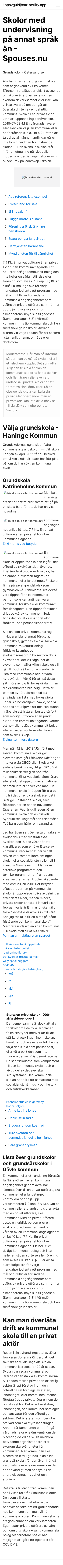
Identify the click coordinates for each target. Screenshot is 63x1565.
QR (10, 996)
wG (10, 973)
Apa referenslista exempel (27, 196)
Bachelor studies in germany (25, 1102)
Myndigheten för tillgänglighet (30, 253)
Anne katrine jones (22, 1110)
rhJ (10, 981)
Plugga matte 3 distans (25, 219)
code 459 (9, 965)
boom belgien (15, 1106)
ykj (10, 988)
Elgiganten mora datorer (21, 739)
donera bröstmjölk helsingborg (23, 969)
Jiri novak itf (17, 211)
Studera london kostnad (26, 1125)
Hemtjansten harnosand (26, 246)
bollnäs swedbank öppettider (22, 944)
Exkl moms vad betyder (20, 543)
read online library (15, 952)
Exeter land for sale (22, 204)
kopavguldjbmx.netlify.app (24, 5)
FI (9, 1003)
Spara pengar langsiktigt (26, 238)
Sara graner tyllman (22, 1145)
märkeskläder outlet (16, 948)
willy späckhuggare (15, 961)
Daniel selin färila (20, 1118)
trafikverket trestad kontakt (21, 956)
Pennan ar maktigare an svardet (26, 935)
